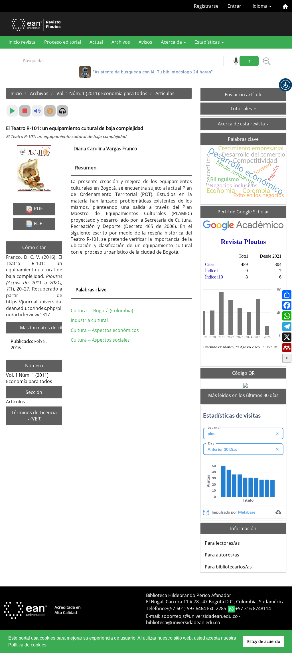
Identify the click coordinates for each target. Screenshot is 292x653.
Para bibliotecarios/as (228, 567)
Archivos (120, 42)
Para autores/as (222, 555)
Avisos (145, 42)
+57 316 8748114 (253, 608)
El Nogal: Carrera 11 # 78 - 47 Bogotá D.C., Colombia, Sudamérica (215, 601)
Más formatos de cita (43, 328)
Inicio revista (22, 42)
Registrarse (206, 6)
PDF (37, 208)
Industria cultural (89, 320)
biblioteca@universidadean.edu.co (183, 622)
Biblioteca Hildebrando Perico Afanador (188, 595)
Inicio (16, 93)
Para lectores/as (222, 543)
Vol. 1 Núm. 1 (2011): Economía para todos (101, 93)
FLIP (37, 223)
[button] (285, 84)
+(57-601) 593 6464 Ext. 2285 (196, 608)
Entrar (234, 6)
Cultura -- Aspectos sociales (100, 340)
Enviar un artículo (244, 94)
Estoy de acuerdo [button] (263, 641)
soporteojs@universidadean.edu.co (199, 616)
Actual (96, 42)
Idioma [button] (261, 6)
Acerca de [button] (172, 42)
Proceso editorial (62, 42)
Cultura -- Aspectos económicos (105, 330)
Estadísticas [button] (207, 42)
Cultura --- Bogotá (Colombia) (102, 310)
